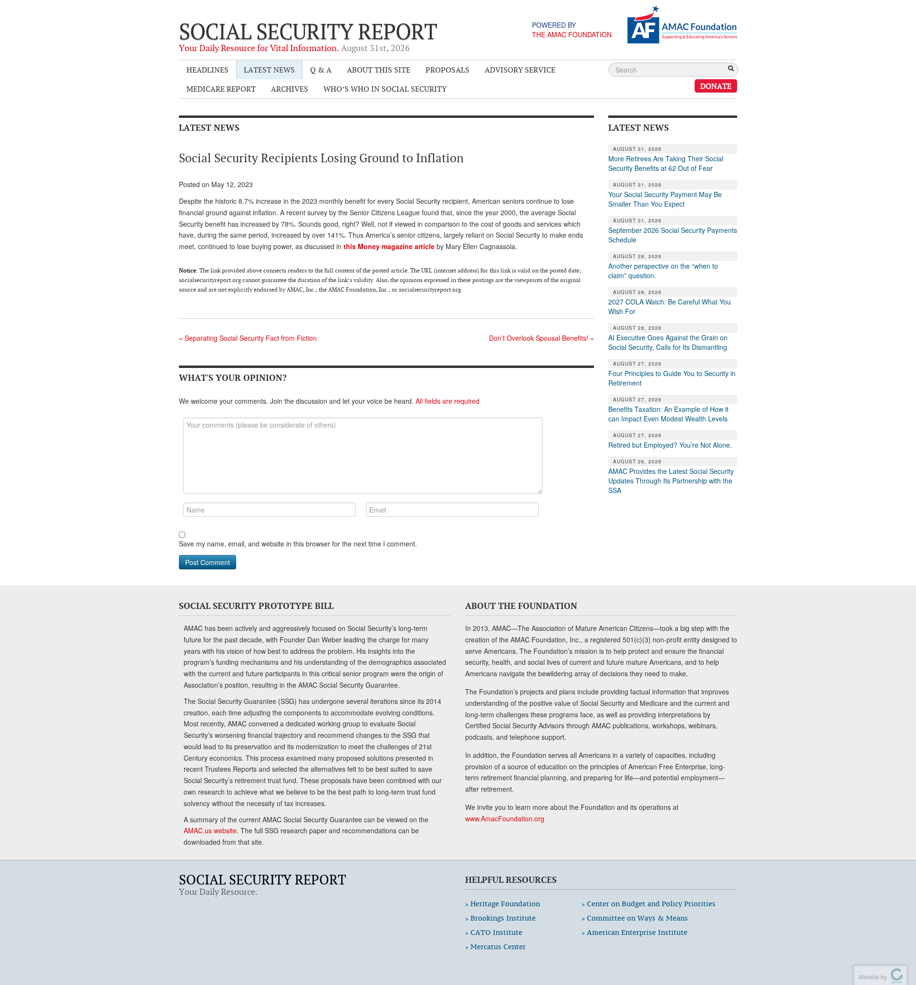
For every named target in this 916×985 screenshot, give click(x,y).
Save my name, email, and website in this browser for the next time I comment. (298, 543)
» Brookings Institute (500, 917)
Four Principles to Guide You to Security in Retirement (672, 378)
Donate (715, 86)
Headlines (208, 69)
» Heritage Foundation (502, 903)
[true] (731, 69)
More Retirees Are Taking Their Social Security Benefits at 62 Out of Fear (665, 163)
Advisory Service (520, 69)
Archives (289, 89)
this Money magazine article (389, 246)
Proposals (447, 69)
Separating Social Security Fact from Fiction (248, 338)
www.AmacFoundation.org (504, 818)
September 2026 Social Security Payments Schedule (672, 234)
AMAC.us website (210, 830)
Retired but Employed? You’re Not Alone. (670, 445)
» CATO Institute (493, 932)
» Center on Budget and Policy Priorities (649, 903)
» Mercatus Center (495, 946)
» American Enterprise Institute (634, 932)
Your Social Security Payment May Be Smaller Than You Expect (665, 199)
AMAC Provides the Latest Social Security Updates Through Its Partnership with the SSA (671, 480)
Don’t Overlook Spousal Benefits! (541, 338)
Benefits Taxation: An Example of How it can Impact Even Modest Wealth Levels (668, 413)
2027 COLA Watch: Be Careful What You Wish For (669, 306)
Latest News (269, 69)
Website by (871, 977)
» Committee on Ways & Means (635, 917)
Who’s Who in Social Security (385, 89)
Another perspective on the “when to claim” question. (663, 270)
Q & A (321, 69)
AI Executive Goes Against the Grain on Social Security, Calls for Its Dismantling (668, 342)
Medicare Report (221, 89)
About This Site (378, 69)
